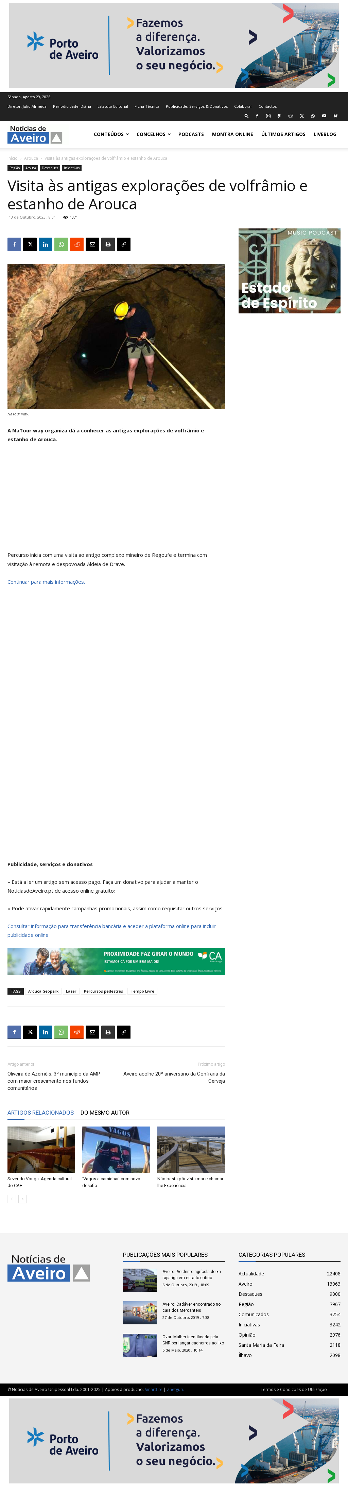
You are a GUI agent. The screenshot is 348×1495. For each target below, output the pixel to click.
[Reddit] (290, 116)
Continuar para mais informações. (46, 581)
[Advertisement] (116, 500)
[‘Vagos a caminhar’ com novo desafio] (116, 1150)
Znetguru (176, 1389)
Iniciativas (72, 168)
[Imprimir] (108, 244)
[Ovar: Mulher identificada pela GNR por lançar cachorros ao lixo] (140, 1345)
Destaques (50, 168)
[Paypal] (279, 116)
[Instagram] (268, 116)
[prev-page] (11, 1199)
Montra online (232, 134)
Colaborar (243, 106)
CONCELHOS (151, 134)
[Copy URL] (123, 244)
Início (12, 158)
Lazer (71, 991)
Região (15, 168)
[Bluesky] (335, 116)
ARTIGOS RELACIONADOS (40, 1112)
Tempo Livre (142, 991)
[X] (302, 116)
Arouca (31, 158)
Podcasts (191, 134)
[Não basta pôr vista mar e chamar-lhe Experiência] (191, 1150)
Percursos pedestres (103, 991)
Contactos (268, 106)
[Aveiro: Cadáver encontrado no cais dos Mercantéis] (140, 1313)
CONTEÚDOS (109, 134)
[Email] (92, 244)
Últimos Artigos (283, 134)
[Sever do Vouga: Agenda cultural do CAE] (41, 1150)
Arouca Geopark (43, 991)
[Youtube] (324, 116)
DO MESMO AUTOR (105, 1112)
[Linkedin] (45, 244)
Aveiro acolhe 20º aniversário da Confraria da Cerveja (174, 1077)
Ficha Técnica (147, 106)
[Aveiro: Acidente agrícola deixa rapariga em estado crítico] (140, 1280)
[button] (247, 115)
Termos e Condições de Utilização (294, 1389)
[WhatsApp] (313, 116)
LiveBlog (325, 134)
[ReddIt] (77, 244)
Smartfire (153, 1389)
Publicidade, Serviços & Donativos (197, 106)
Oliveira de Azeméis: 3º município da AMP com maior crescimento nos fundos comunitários (53, 1081)
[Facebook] (257, 116)
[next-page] (22, 1199)
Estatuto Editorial (113, 106)
